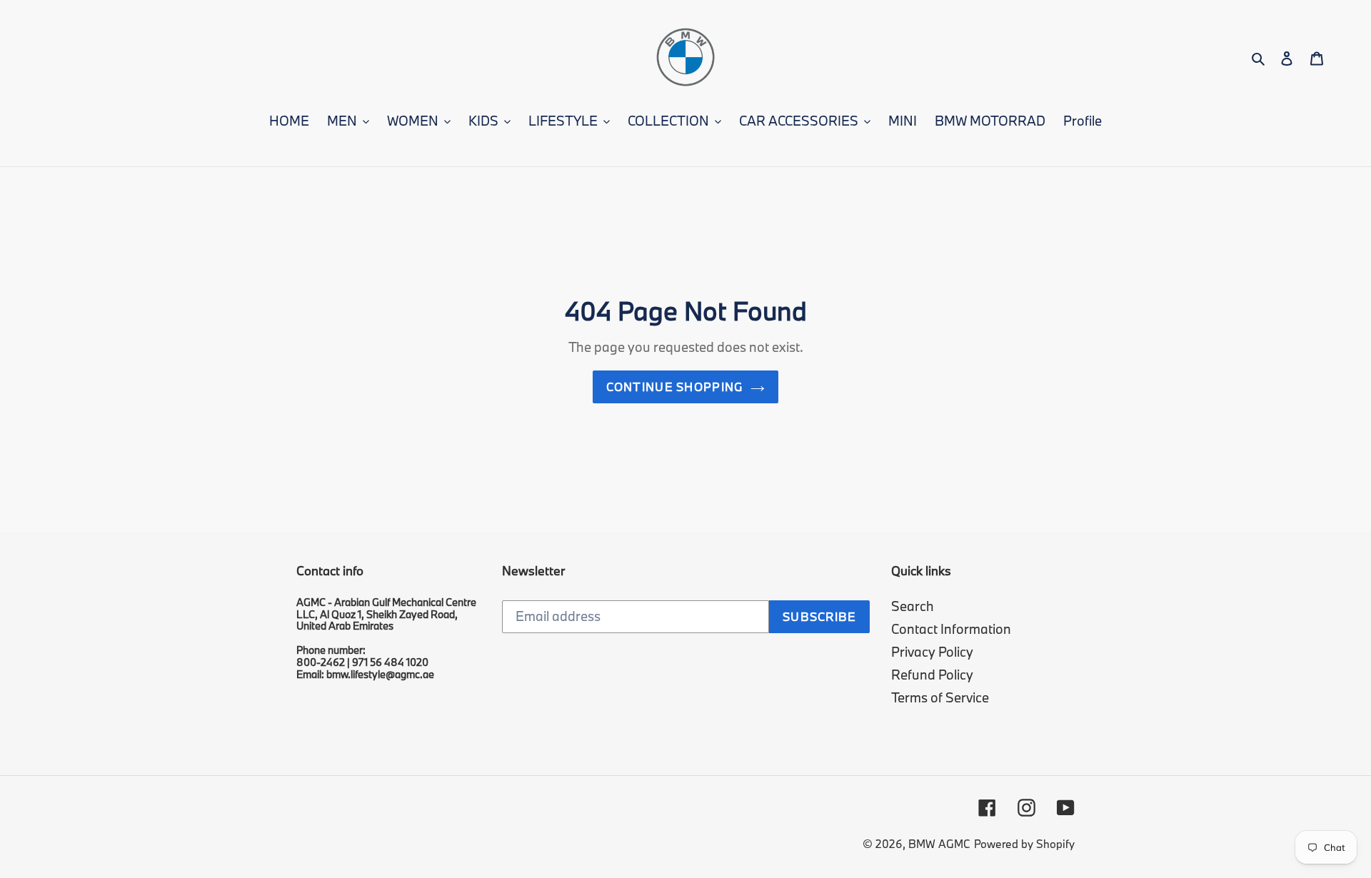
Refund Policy (932, 674)
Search (912, 606)
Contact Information (951, 628)
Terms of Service (940, 697)
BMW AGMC (939, 844)
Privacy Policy (932, 651)
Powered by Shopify (1024, 844)
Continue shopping (675, 386)
